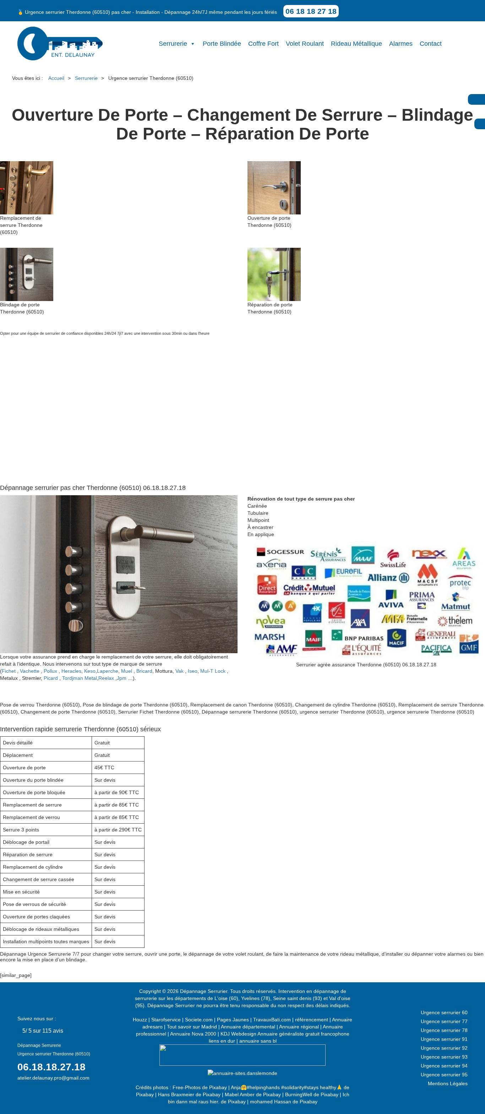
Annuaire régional (299, 1027)
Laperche (107, 671)
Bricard (144, 671)
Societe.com (199, 1019)
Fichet (9, 671)
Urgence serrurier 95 (444, 1074)
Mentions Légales (448, 1083)
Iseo (192, 671)
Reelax (106, 678)
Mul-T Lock (212, 671)
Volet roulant (305, 43)
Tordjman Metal (79, 678)
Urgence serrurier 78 (444, 1030)
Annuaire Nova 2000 (193, 1034)
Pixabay (218, 1087)
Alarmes (401, 43)
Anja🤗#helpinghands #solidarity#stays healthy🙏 (286, 1087)
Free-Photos (187, 1087)
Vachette (29, 671)
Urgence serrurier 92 (444, 1048)
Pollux (50, 671)
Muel (126, 671)
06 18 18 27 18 (311, 11)
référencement (311, 1019)
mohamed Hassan (270, 1101)
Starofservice (166, 1019)
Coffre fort (263, 43)
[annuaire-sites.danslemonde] (242, 1073)
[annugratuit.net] (242, 1054)
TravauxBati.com (272, 1019)
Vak (179, 671)
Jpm (121, 678)
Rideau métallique (356, 43)
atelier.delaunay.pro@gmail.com (53, 1078)
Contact (431, 43)
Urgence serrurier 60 (444, 1012)
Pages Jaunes (233, 1019)
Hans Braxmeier (176, 1094)
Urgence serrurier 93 (444, 1057)
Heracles (71, 671)
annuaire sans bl (258, 1041)
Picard (51, 678)
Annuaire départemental (248, 1027)
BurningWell (298, 1094)
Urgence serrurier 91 (444, 1039)
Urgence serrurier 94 (444, 1066)
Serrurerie (173, 43)
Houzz (140, 1019)
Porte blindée (222, 43)
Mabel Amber (240, 1094)
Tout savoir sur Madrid (192, 1027)
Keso (90, 671)
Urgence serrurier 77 (444, 1021)
